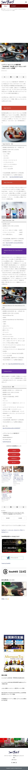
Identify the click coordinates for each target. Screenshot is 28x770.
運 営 (14, 757)
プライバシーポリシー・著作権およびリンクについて (14, 755)
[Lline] (17, 77)
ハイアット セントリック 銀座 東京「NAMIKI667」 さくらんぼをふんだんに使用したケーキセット (6, 496)
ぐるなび (14, 450)
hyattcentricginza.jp (7, 441)
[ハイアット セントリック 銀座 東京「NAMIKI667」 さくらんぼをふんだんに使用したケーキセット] (7, 490)
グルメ (5, 6)
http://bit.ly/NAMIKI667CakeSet (16, 177)
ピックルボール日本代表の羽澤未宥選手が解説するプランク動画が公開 (14, 683)
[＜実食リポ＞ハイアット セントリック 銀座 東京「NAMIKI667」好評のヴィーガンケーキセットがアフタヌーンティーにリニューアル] (7, 469)
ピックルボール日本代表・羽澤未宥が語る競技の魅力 (13, 677)
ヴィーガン (17, 512)
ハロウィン (15, 514)
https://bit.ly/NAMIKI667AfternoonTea (16, 363)
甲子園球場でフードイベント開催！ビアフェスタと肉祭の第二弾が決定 (14, 699)
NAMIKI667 (5, 512)
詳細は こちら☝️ (5, 598)
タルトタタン (18, 513)
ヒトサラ (14, 454)
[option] (7, 743)
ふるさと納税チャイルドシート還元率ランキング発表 (13, 688)
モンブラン (19, 514)
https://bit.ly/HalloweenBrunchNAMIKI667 (11, 428)
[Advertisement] (14, 27)
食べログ (14, 462)
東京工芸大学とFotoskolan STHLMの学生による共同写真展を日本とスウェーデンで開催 (14, 693)
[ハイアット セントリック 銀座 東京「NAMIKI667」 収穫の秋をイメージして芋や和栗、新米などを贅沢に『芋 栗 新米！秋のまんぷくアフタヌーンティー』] (18, 469)
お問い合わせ (14, 759)
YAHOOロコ (14, 458)
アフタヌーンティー (11, 512)
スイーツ (13, 513)
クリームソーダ (8, 513)
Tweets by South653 (6, 563)
